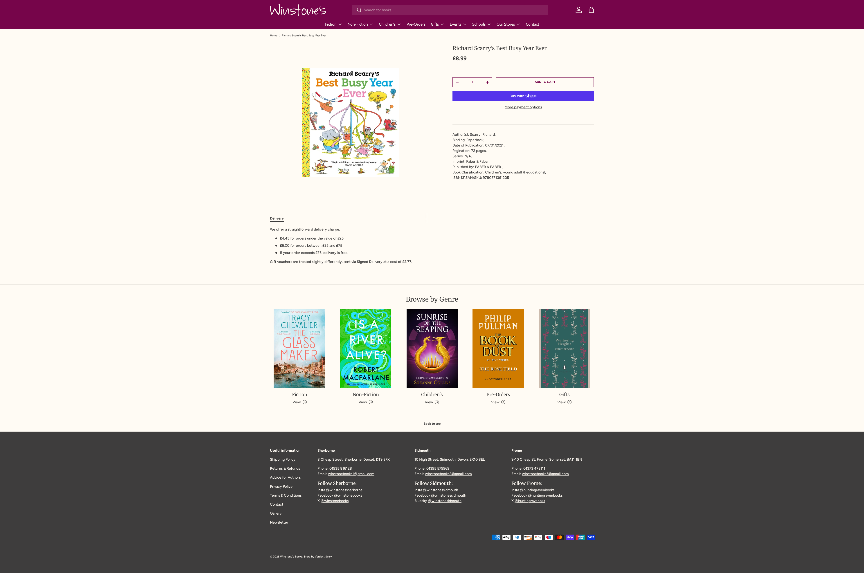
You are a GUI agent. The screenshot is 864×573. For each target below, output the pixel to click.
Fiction (331, 24)
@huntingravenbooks (537, 490)
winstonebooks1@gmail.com (351, 474)
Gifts (435, 24)
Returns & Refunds (285, 468)
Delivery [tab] (277, 218)
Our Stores (506, 24)
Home (273, 35)
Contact (532, 24)
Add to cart (545, 82)
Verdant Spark (323, 556)
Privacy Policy (281, 486)
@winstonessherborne (344, 490)
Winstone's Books (291, 556)
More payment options (523, 107)
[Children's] (432, 348)
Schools (479, 24)
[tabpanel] (350, 245)
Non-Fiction (358, 24)
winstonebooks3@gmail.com (545, 474)
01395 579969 (437, 468)
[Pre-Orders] (498, 348)
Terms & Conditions (286, 495)
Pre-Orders (416, 24)
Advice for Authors (285, 477)
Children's (387, 24)
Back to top (432, 424)
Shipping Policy (282, 459)
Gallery (276, 513)
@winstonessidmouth (440, 490)
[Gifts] (564, 348)
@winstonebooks (348, 495)
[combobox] (450, 10)
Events (455, 24)
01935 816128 (340, 468)
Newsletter (279, 522)
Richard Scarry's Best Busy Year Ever (304, 35)
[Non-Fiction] (365, 348)
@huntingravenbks (530, 501)
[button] (591, 10)
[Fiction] (299, 348)
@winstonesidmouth (444, 501)
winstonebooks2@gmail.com (448, 474)
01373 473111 (534, 468)
